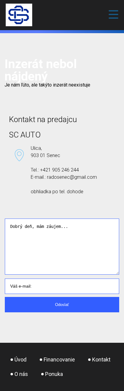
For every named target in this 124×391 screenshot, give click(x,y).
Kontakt (101, 359)
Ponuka (54, 374)
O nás (21, 374)
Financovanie (59, 359)
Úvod (20, 359)
